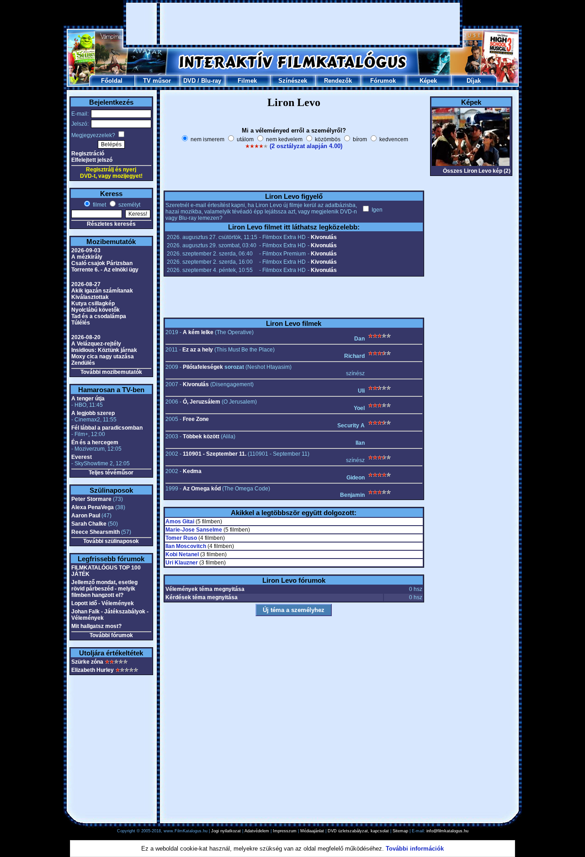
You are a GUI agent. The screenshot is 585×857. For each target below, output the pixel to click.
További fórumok (111, 635)
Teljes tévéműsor (111, 472)
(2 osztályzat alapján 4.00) (306, 146)
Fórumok (383, 80)
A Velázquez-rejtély (96, 344)
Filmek (247, 80)
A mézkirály (86, 257)
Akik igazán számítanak (102, 290)
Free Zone (196, 419)
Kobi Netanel (182, 554)
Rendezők (338, 80)
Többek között (201, 436)
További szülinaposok (111, 541)
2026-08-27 (86, 284)
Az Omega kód (202, 488)
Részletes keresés (111, 224)
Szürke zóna (87, 662)
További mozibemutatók (111, 372)
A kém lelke (198, 332)
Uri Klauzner (181, 562)
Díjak (474, 80)
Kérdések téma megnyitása (201, 597)
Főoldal (111, 80)
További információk (415, 848)
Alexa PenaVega (92, 507)
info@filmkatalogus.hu (447, 831)
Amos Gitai (179, 521)
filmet (98, 205)
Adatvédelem (257, 831)
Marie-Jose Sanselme (193, 530)
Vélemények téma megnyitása (205, 589)
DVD (189, 80)
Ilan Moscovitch (185, 546)
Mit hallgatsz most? (96, 626)
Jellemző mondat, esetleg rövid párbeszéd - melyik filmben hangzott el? (104, 588)
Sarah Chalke (88, 524)
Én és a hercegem (94, 442)
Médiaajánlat (312, 831)
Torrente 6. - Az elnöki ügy (104, 269)
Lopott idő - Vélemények (102, 603)
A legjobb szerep (93, 413)
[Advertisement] (293, 23)
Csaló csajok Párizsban (102, 263)
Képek (428, 80)
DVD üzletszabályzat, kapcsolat (358, 831)
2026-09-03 (86, 250)
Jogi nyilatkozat (226, 831)
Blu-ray (211, 80)
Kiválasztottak (90, 297)
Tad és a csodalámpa (98, 316)
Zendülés (83, 363)
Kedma (192, 471)
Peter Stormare (91, 499)
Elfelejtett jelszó (91, 160)
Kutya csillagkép (93, 303)
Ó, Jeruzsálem (201, 402)
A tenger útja (88, 398)
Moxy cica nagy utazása (102, 356)
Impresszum (285, 831)
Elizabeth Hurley (92, 670)
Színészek (292, 80)
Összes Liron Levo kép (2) (477, 171)
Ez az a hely (197, 349)
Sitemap (400, 831)
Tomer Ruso (181, 538)
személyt (128, 205)
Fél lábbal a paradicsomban (107, 428)
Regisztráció (87, 153)
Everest (81, 457)
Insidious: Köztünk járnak (104, 350)
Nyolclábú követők (95, 310)
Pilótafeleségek (203, 367)
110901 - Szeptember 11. (214, 454)
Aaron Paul (85, 515)
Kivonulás (324, 237)
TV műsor (157, 80)
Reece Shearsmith (95, 532)
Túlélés (80, 322)
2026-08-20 (86, 337)
